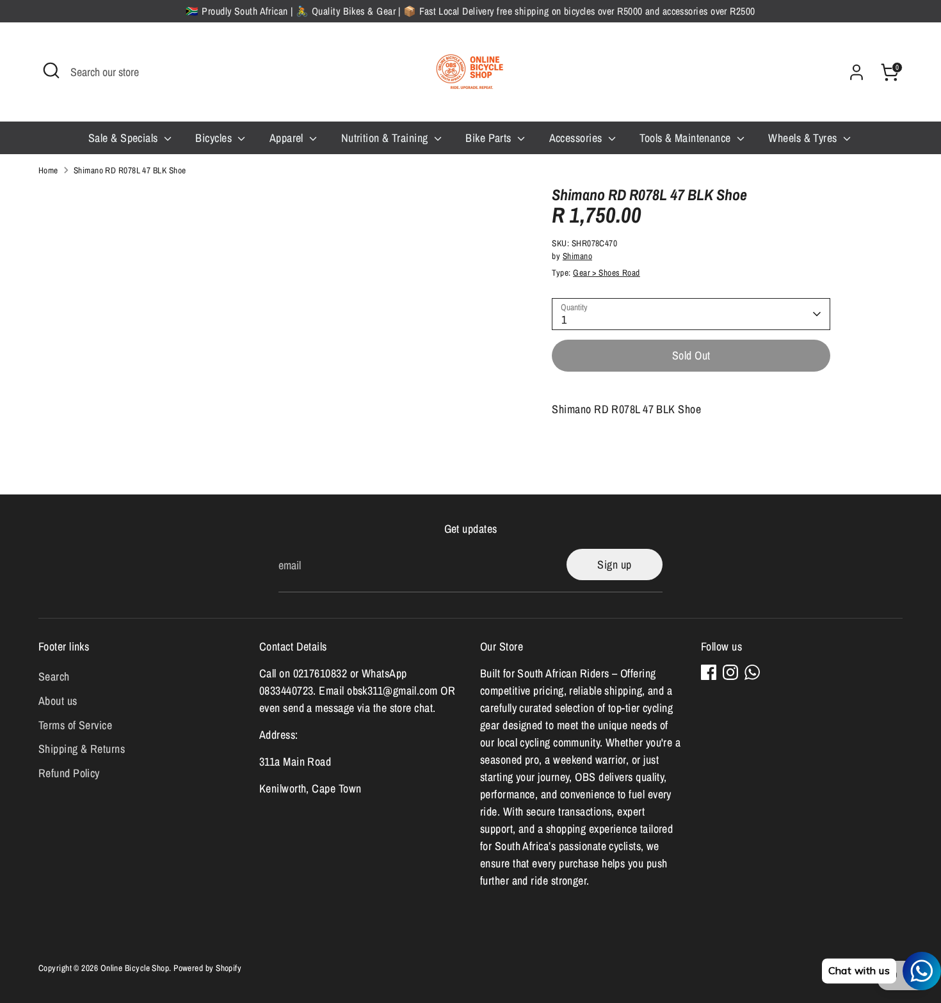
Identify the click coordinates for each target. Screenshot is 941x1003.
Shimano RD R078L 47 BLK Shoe (130, 170)
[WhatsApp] (752, 672)
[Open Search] (51, 70)
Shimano (577, 256)
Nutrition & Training (386, 138)
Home (48, 170)
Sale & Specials (124, 138)
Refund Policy (69, 773)
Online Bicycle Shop (135, 968)
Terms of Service (75, 725)
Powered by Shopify (207, 968)
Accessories (577, 138)
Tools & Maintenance (686, 138)
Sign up (614, 565)
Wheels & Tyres (804, 138)
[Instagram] (730, 672)
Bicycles (214, 138)
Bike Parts (489, 138)
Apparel (288, 138)
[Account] (856, 72)
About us (57, 701)
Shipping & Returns (81, 749)
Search (54, 676)
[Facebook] (708, 672)
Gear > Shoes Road (606, 272)
